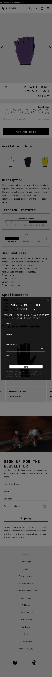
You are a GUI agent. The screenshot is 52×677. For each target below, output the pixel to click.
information (18, 373)
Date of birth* (12, 345)
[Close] (48, 300)
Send (26, 367)
